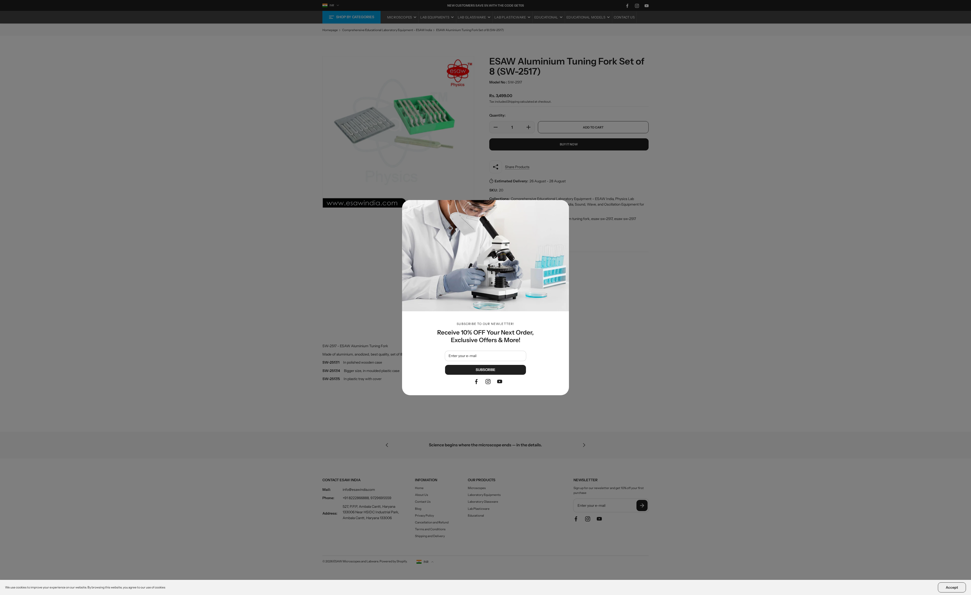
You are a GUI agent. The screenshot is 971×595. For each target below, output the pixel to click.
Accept (952, 587)
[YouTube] (499, 381)
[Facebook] (476, 381)
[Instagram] (488, 381)
